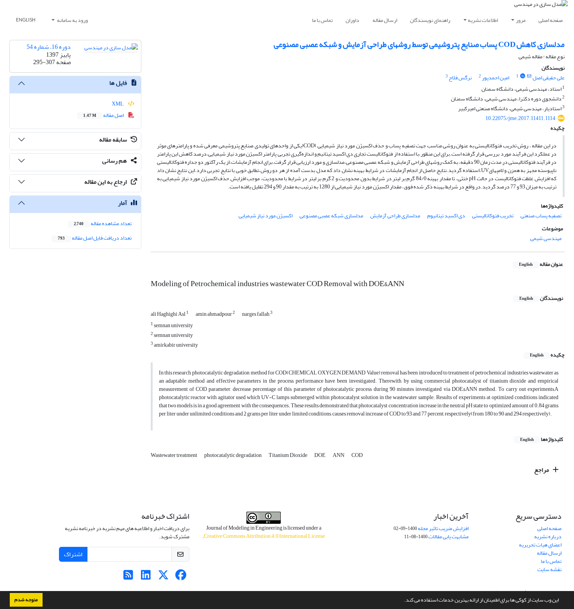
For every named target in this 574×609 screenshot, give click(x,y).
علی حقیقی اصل (549, 77)
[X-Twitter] (163, 577)
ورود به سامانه (72, 20)
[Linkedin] (145, 577)
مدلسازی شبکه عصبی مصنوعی (331, 215)
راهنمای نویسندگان (430, 20)
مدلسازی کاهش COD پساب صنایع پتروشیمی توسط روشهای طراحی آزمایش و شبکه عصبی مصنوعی (419, 44)
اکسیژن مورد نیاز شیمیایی (265, 215)
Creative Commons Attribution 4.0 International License (264, 536)
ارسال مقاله (385, 20)
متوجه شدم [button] (26, 599)
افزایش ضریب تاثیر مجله (443, 528)
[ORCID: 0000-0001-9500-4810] (522, 76)
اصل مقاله (104, 115)
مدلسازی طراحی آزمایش (395, 215)
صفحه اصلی (550, 20)
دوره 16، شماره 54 (49, 47)
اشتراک (73, 554)
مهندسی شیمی (546, 238)
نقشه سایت (549, 569)
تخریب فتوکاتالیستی (492, 215)
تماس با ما (322, 20)
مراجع (542, 470)
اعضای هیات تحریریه (540, 544)
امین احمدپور (495, 77)
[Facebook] (181, 577)
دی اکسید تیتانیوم (446, 215)
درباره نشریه (548, 536)
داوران (352, 20)
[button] (402, 601)
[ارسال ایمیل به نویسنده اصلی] (529, 76)
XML (118, 104)
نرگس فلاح (460, 77)
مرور (521, 20)
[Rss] (128, 577)
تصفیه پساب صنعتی (541, 215)
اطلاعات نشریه (483, 20)
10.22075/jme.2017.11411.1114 (520, 118)
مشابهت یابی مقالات (448, 536)
